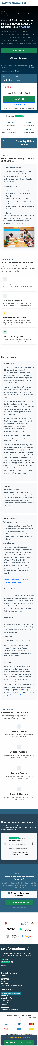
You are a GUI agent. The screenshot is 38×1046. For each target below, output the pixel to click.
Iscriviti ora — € (20, 902)
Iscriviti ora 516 (20, 1042)
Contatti (4, 1005)
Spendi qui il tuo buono (25, 143)
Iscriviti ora (20, 50)
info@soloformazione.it (13, 695)
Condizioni (5, 1002)
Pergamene (5, 1007)
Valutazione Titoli (7, 998)
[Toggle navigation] (34, 3)
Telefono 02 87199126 (8, 989)
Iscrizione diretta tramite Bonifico (11, 993)
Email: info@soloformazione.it (11, 986)
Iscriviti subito (20, 99)
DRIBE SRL (4, 953)
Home (3, 11)
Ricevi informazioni (20, 58)
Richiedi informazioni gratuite (20, 894)
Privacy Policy (6, 1000)
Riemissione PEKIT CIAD (9, 1009)
